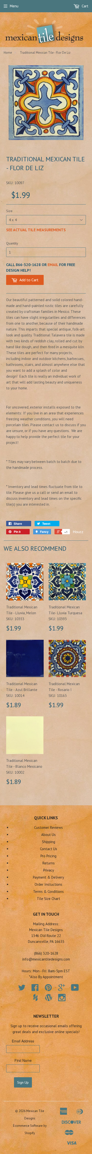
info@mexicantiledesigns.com (46, 959)
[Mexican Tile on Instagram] (62, 997)
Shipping (48, 841)
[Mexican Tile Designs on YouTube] (75, 989)
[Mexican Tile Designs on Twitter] (22, 989)
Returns (48, 863)
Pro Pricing (48, 856)
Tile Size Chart (48, 898)
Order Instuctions (48, 884)
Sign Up (23, 1082)
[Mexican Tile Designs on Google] (61, 989)
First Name (23, 1060)
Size (9, 211)
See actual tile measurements (36, 229)
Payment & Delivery (48, 877)
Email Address (23, 1041)
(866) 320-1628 (46, 953)
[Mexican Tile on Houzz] (35, 997)
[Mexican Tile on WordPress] (48, 997)
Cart (84, 6)
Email (53, 264)
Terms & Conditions (48, 891)
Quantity (12, 243)
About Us (48, 834)
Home (8, 53)
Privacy (48, 870)
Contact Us (48, 848)
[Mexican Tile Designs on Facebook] (35, 989)
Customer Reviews (48, 827)
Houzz (78, 531)
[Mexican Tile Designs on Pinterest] (48, 989)
